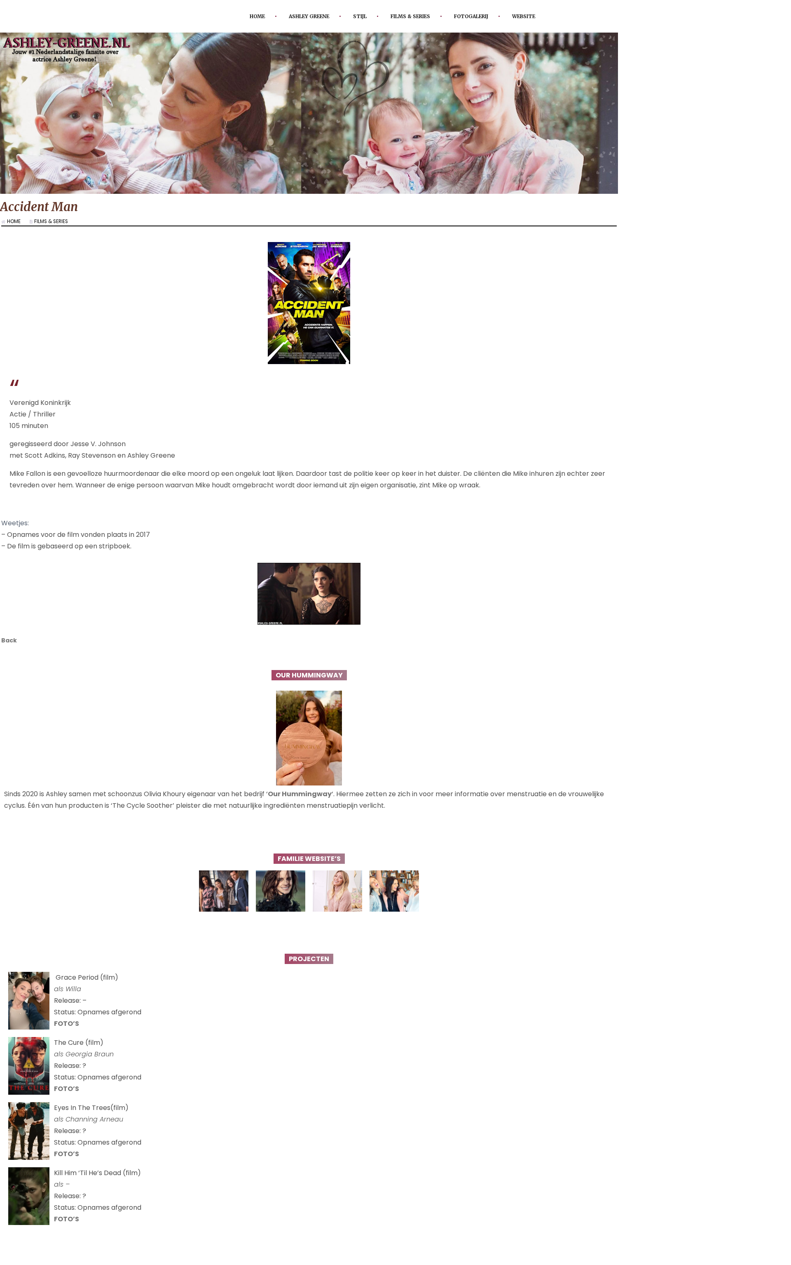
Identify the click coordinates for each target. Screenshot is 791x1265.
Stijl (355, 16)
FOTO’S (66, 1025)
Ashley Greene (298, 16)
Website (540, 16)
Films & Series (412, 16)
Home (241, 16)
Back (10, 641)
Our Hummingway (300, 795)
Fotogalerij (481, 16)
